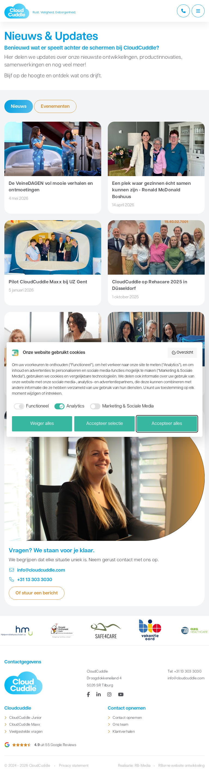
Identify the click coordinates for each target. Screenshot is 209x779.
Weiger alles (42, 424)
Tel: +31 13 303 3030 (184, 671)
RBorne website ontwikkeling (181, 766)
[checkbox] (30, 406)
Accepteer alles (167, 424)
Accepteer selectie (104, 424)
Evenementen (55, 106)
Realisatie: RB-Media (134, 766)
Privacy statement (73, 766)
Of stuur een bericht (37, 593)
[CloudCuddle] (16, 11)
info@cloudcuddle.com (40, 570)
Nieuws (18, 106)
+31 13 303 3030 (34, 580)
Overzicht (185, 353)
